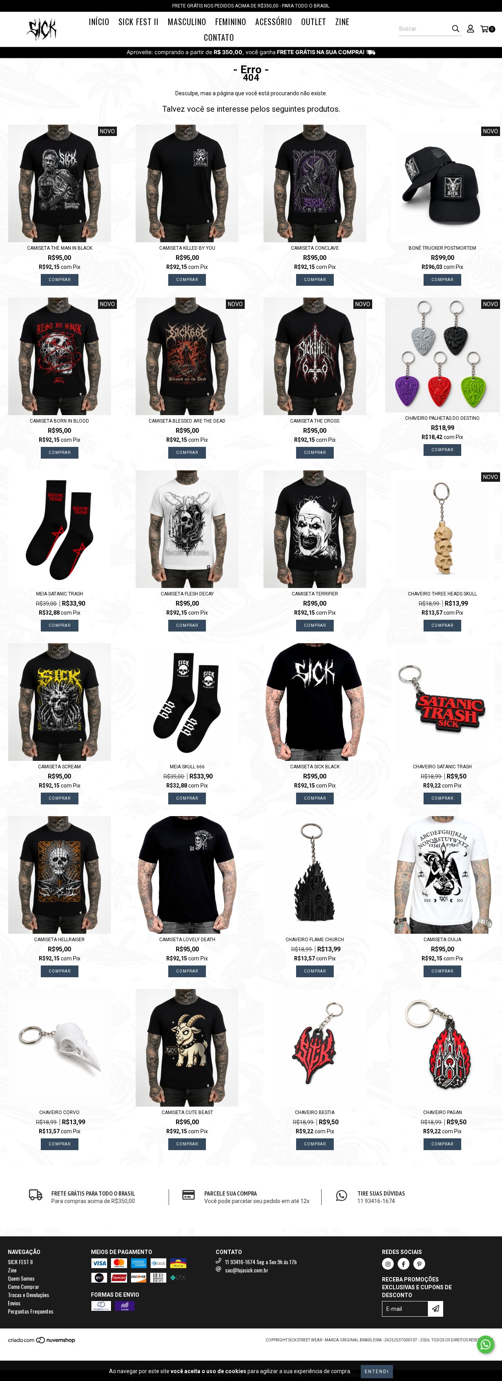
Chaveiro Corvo (59, 1112)
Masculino (187, 21)
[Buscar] (455, 29)
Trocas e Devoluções (28, 1294)
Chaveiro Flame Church (315, 939)
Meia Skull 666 (187, 766)
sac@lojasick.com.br (246, 1270)
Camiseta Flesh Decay (187, 594)
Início (99, 21)
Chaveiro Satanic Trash (442, 766)
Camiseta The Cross (314, 421)
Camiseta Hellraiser (59, 939)
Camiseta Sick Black (315, 766)
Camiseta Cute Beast (187, 1112)
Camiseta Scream (59, 766)
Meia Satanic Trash (59, 594)
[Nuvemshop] (42, 1342)
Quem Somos (21, 1278)
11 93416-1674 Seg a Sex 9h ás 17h (260, 1262)
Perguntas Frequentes (30, 1311)
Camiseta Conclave (315, 248)
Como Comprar (23, 1286)
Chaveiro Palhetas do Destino (442, 418)
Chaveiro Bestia (315, 1112)
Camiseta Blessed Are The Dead (187, 421)
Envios (14, 1303)
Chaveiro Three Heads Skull (442, 594)
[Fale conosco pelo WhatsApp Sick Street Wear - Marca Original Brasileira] (485, 1345)
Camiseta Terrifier (315, 594)
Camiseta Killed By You (187, 248)
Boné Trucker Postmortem (442, 248)
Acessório (273, 21)
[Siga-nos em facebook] (403, 1264)
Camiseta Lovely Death (187, 939)
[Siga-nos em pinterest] (419, 1264)
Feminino (230, 21)
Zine (342, 21)
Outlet (313, 21)
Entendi (377, 1371)
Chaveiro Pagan (442, 1112)
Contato (219, 37)
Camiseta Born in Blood (59, 421)
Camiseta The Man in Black (59, 248)
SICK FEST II (138, 21)
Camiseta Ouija (442, 939)
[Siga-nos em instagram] (388, 1264)
